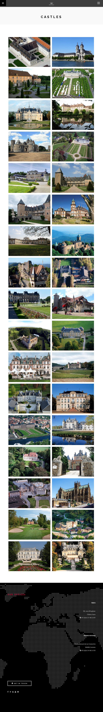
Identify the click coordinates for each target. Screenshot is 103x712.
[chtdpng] (73, 335)
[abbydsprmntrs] (73, 52)
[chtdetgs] (29, 178)
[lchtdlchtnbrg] (73, 524)
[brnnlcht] (73, 83)
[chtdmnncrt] (73, 304)
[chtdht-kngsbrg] (73, 241)
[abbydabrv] (29, 52)
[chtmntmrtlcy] (73, 461)
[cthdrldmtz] (73, 493)
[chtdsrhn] (29, 430)
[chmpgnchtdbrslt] (29, 115)
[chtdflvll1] (29, 209)
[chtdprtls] (29, 367)
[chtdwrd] (29, 461)
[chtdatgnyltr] (73, 115)
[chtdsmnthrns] (29, 398)
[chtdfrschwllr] (73, 209)
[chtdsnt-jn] (73, 398)
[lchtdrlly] (29, 556)
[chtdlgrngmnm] (73, 272)
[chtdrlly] (73, 367)
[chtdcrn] (73, 146)
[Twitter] (10, 692)
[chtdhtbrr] (29, 272)
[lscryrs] (73, 556)
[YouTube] (15, 692)
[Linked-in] (13, 692)
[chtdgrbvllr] (29, 241)
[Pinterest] (18, 692)
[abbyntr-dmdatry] (29, 83)
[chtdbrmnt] (29, 146)
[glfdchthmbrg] (29, 524)
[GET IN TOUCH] (19, 685)
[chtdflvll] (73, 178)
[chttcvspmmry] (29, 493)
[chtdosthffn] (29, 335)
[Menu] (98, 3)
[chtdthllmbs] (73, 430)
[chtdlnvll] (29, 304)
